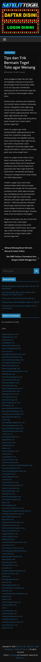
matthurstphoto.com (10, 536)
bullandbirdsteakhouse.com (12, 411)
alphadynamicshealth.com (12, 556)
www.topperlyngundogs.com (13, 360)
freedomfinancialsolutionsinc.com (15, 371)
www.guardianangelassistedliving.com (16, 511)
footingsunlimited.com (10, 394)
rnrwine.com (7, 582)
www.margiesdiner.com (11, 403)
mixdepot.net (7, 454)
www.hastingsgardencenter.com (14, 471)
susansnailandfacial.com (11, 348)
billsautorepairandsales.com (13, 522)
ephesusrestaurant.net (10, 488)
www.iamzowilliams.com (11, 468)
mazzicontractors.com (10, 482)
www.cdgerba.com (9, 505)
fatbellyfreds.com (8, 494)
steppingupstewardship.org (12, 431)
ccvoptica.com (7, 434)
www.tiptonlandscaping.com (13, 428)
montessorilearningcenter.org (13, 528)
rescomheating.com (9, 611)
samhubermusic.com (10, 625)
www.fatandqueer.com (10, 383)
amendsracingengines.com (12, 377)
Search (36, 271)
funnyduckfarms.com (10, 565)
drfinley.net (6, 576)
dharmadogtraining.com (11, 602)
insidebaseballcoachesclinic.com (14, 542)
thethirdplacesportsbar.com (12, 485)
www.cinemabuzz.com (10, 451)
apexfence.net (7, 628)
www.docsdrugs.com (10, 400)
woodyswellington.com (10, 491)
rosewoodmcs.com (9, 457)
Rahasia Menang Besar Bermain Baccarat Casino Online (18, 249)
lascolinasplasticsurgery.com (13, 414)
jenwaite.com (7, 568)
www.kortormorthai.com (11, 380)
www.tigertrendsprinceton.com (14, 354)
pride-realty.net (8, 554)
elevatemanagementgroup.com (14, 571)
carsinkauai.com (8, 545)
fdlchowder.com (8, 405)
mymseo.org (6, 596)
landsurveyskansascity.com (12, 388)
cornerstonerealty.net (10, 462)
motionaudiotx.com (9, 605)
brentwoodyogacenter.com (12, 425)
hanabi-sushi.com (8, 442)
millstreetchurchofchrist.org (12, 548)
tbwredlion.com (8, 519)
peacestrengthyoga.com (11, 368)
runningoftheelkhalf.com (11, 363)
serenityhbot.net (8, 343)
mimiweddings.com (9, 613)
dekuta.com (6, 448)
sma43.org (6, 420)
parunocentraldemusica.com (13, 508)
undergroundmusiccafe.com (12, 622)
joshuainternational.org (11, 345)
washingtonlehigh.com (10, 437)
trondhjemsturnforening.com (13, 514)
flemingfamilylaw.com (10, 579)
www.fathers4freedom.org (12, 357)
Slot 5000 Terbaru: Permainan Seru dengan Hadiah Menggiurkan (21, 258)
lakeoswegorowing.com (10, 585)
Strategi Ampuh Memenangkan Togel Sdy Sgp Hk (20, 302)
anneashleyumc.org (9, 385)
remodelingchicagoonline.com (13, 422)
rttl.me (4, 608)
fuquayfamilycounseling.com (13, 588)
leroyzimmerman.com (10, 573)
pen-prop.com (7, 351)
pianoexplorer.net (8, 474)
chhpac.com (6, 599)
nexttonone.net (7, 340)
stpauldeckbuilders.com (11, 391)
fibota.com (6, 502)
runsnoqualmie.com (9, 397)
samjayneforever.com (10, 534)
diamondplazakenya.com (11, 517)
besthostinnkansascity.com (12, 616)
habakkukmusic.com (9, 337)
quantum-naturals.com (10, 525)
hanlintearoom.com (9, 562)
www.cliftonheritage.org (11, 417)
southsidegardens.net (10, 477)
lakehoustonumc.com (10, 334)
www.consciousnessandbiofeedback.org (17, 465)
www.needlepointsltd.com (12, 408)
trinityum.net (7, 479)
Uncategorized (9, 52)
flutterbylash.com (8, 559)
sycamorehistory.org (9, 460)
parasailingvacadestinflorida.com (14, 551)
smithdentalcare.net (9, 619)
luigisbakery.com (8, 440)
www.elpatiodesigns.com (11, 497)
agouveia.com (7, 591)
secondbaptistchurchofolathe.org (14, 594)
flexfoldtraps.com (8, 374)
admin (23, 72)
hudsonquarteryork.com (11, 499)
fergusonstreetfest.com (11, 531)
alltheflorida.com (8, 539)
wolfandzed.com (8, 445)
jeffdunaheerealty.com (10, 365)
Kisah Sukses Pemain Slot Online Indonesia (18, 298)
